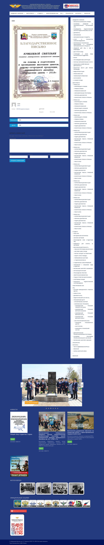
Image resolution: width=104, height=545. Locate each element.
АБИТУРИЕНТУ (30, 13)
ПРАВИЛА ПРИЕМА (78, 88)
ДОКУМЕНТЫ (77, 32)
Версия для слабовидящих (19, 510)
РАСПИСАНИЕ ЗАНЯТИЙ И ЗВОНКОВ (82, 340)
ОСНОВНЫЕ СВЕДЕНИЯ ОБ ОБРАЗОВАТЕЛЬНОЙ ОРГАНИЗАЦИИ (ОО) (83, 25)
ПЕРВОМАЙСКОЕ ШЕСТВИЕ (81, 257)
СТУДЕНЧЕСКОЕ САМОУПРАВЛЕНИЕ (82, 262)
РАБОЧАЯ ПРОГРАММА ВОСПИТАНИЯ (83, 249)
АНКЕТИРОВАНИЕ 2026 (52, 13)
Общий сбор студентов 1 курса (21, 434)
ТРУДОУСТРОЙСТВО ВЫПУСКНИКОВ (82, 277)
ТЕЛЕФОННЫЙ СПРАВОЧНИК (81, 75)
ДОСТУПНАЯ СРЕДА (78, 51)
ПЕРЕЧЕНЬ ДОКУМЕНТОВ (80, 95)
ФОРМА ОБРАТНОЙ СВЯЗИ (80, 351)
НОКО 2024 (76, 233)
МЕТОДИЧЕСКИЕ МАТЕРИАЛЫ (81, 235)
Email (39, 154)
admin (18, 105)
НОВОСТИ (18, 441)
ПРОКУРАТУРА (69, 13)
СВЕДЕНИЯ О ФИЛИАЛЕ (17, 13)
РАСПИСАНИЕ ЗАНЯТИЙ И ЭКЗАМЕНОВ (83, 268)
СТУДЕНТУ (40, 13)
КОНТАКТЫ (78, 13)
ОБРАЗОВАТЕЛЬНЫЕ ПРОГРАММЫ (82, 93)
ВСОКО (75, 57)
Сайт (51, 154)
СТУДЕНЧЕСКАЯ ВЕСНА (80, 260)
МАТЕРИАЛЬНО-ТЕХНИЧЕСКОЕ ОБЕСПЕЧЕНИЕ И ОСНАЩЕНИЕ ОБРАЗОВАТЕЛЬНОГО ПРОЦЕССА (83, 44)
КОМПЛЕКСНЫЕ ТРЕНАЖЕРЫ (81, 303)
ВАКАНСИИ (87, 13)
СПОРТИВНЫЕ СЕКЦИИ (79, 279)
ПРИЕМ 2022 (77, 147)
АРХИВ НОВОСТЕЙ (78, 73)
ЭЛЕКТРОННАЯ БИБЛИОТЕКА (81, 275)
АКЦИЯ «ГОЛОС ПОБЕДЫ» (80, 255)
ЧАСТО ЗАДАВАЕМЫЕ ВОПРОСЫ (81, 346)
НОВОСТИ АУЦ (77, 293)
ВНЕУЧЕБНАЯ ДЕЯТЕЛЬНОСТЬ (81, 247)
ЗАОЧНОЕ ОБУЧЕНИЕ (79, 237)
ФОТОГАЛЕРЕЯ (77, 78)
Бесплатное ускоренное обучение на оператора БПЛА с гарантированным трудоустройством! (80, 432)
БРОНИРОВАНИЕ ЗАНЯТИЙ (81, 301)
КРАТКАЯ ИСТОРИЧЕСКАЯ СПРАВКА (82, 21)
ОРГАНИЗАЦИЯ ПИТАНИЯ (80, 270)
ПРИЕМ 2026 (77, 214)
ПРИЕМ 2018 (77, 84)
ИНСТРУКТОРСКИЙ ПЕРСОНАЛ (81, 320)
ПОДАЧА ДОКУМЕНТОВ (79, 125)
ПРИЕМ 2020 (77, 115)
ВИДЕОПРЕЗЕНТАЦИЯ (79, 71)
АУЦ (61, 13)
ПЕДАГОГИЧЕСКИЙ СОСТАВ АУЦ (81, 297)
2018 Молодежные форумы (22, 109)
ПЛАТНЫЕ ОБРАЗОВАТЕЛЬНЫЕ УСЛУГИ (83, 62)
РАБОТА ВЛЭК (77, 144)
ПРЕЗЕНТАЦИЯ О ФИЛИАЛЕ (81, 108)
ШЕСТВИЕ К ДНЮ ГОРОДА (80, 251)
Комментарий (39, 138)
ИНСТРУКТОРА (78, 326)
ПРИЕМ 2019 (77, 100)
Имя (19, 154)
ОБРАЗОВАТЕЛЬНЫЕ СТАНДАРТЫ (82, 37)
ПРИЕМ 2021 (77, 130)
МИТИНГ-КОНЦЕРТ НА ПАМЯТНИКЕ (83, 253)
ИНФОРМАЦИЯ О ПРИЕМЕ (80, 86)
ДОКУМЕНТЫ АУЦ (78, 295)
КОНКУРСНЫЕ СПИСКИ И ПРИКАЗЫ (83, 97)
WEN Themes (23, 543)
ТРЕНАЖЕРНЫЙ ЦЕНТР (79, 299)
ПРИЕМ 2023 (77, 164)
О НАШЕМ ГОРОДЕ (78, 80)
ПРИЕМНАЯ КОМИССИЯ (80, 90)
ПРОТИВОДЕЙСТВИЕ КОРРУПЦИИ (82, 59)
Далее (12, 439)
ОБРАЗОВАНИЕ (77, 34)
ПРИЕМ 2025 (77, 197)
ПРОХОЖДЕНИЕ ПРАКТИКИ (80, 272)
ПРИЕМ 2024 (77, 180)
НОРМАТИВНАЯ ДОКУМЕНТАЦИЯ (82, 132)
